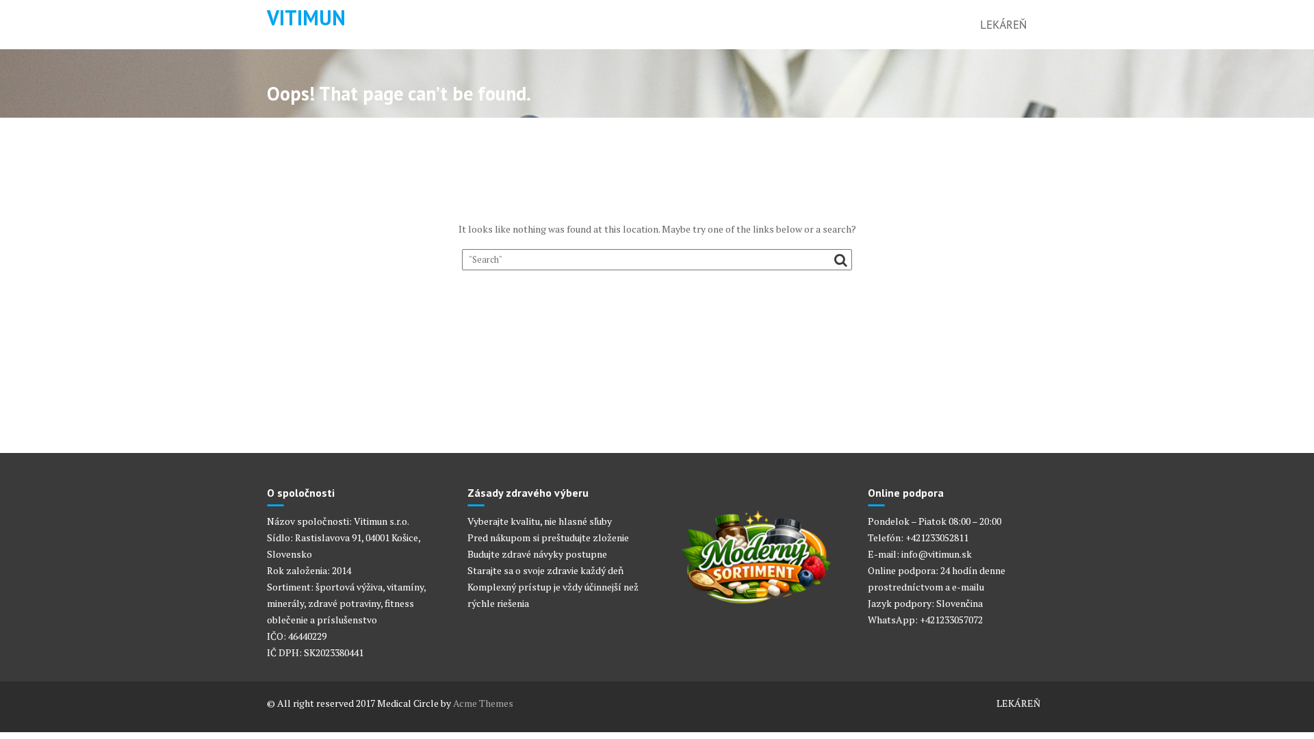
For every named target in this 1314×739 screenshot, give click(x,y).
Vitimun (306, 17)
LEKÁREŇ (1003, 24)
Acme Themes (483, 703)
